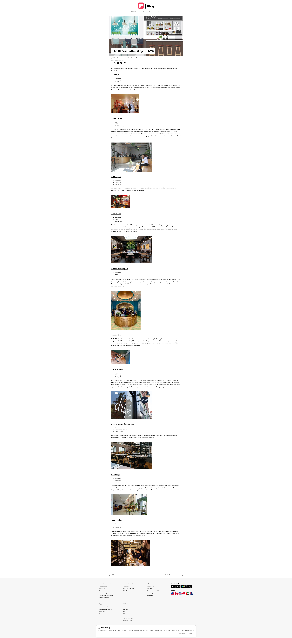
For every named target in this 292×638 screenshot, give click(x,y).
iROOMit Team (116, 57)
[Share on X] (115, 63)
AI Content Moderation (128, 620)
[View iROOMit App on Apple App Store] (176, 587)
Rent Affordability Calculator (105, 593)
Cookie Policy (150, 593)
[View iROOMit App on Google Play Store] (186, 587)
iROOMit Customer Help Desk (105, 609)
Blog (124, 611)
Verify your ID (102, 599)
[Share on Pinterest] (121, 63)
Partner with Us (126, 622)
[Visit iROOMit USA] (172, 595)
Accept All (190, 633)
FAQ (124, 613)
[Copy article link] (125, 63)
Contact (101, 613)
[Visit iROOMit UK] (180, 595)
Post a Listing (126, 586)
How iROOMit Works (103, 606)
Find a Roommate (103, 586)
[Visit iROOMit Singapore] (183, 595)
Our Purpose (125, 609)
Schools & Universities (104, 597)
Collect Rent (125, 590)
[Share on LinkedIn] (118, 63)
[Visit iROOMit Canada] (176, 595)
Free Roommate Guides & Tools (106, 595)
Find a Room (102, 588)
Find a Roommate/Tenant (128, 588)
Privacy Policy (150, 588)
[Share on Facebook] (111, 63)
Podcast (124, 616)
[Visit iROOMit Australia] (191, 595)
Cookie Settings (150, 595)
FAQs (144, 11)
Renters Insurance (103, 590)
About (150, 11)
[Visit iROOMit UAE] (187, 595)
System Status (102, 611)
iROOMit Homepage (135, 11)
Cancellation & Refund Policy (153, 590)
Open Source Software (128, 618)
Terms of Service (150, 586)
